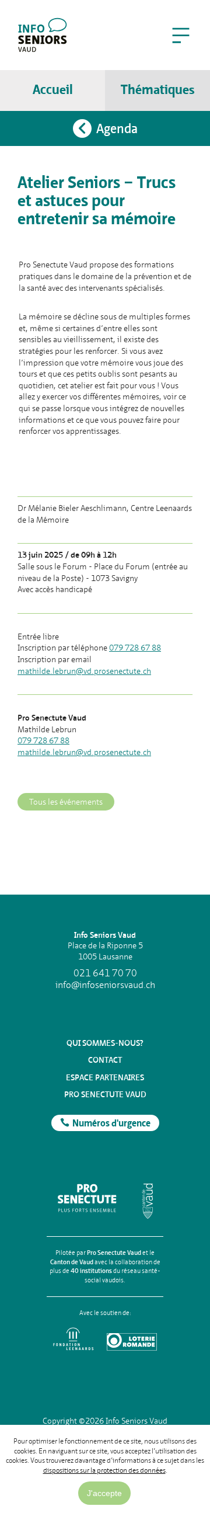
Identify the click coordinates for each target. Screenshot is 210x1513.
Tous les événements (66, 802)
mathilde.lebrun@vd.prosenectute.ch (84, 671)
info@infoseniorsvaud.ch (105, 985)
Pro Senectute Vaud (105, 1094)
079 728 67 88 (135, 647)
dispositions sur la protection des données (104, 1470)
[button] (180, 35)
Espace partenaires (105, 1077)
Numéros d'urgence (111, 1124)
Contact (105, 1060)
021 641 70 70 (105, 973)
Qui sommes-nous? (105, 1043)
